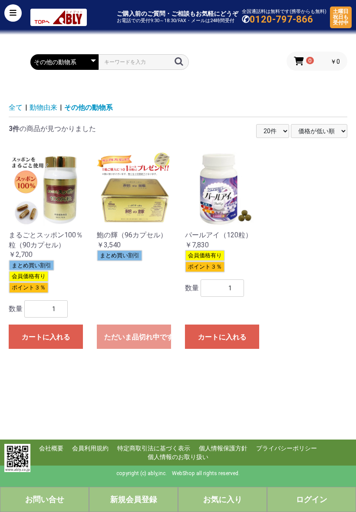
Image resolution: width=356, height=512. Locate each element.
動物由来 (43, 107)
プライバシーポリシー (286, 448)
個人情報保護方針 (223, 448)
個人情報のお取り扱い (178, 456)
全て (16, 107)
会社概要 (51, 448)
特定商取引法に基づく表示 (153, 448)
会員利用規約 (90, 448)
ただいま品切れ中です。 (137, 337)
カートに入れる (46, 337)
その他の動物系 (88, 107)
